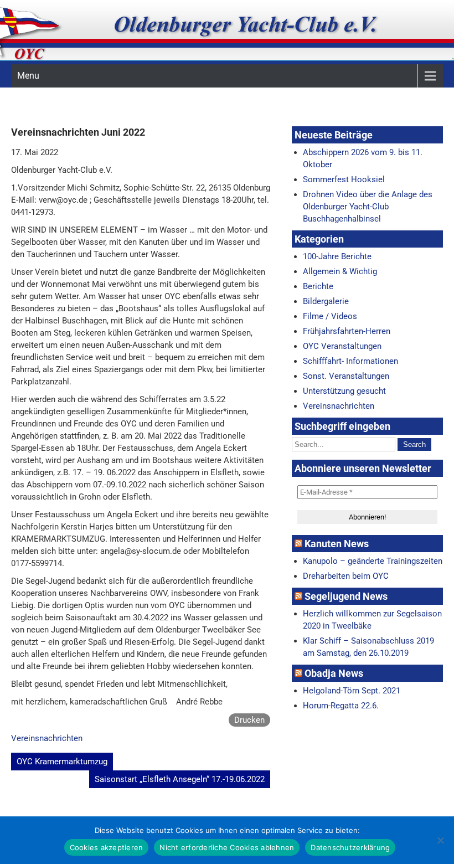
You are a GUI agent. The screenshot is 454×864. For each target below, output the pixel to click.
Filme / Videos (330, 316)
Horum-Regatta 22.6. (341, 706)
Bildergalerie (326, 301)
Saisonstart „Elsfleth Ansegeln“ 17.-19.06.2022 (180, 779)
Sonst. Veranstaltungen (346, 376)
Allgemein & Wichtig (340, 271)
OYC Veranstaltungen (342, 346)
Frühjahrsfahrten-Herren (346, 331)
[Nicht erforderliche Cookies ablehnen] (440, 840)
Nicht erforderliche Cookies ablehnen (226, 847)
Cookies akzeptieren (106, 847)
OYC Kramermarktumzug (62, 762)
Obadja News (334, 673)
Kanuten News (337, 543)
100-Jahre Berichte (337, 256)
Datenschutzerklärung (350, 847)
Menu (28, 75)
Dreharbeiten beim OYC (346, 576)
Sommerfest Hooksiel (344, 179)
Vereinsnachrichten (46, 738)
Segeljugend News (346, 596)
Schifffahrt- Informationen (350, 361)
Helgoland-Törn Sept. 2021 (351, 691)
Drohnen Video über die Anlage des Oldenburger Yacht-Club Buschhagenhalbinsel (367, 206)
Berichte (318, 286)
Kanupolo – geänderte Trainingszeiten (372, 561)
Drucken (249, 720)
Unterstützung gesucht (344, 391)
